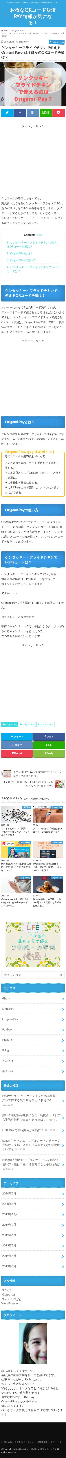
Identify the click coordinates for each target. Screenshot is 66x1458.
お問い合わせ (8, 1442)
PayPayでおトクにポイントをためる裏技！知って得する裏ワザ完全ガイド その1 (30, 1100)
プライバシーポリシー (26, 1442)
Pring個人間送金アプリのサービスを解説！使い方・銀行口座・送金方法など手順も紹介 (31, 1164)
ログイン (7, 1290)
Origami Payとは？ (20, 253)
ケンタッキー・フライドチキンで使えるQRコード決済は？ (32, 244)
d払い (6, 998)
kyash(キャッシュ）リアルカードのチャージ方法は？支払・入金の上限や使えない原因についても (31, 1145)
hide (39, 234)
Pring (5, 1050)
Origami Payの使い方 (21, 260)
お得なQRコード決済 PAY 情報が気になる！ (33, 16)
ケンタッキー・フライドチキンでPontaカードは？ (33, 269)
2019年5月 (9, 1245)
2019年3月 (9, 1266)
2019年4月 (9, 1255)
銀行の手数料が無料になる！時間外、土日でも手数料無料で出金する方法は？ (31, 1117)
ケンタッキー (46, 724)
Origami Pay (11, 724)
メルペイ (8, 1060)
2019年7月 (9, 1224)
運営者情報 (42, 1442)
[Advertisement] (33, 161)
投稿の (8, 1294)
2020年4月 (9, 1203)
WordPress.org (11, 1303)
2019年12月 (10, 1214)
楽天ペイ (8, 1071)
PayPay (7, 1029)
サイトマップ (55, 1442)
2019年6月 (9, 1235)
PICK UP (8, 1039)
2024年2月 (9, 1193)
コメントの (11, 1299)
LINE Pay (8, 1008)
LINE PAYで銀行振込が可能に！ (28, 1130)
